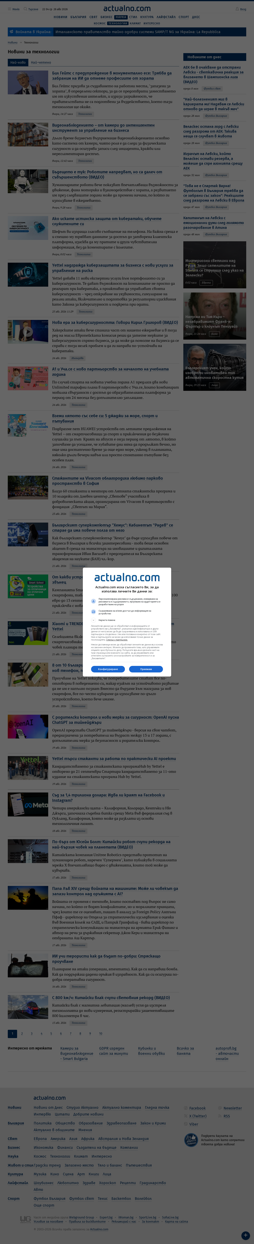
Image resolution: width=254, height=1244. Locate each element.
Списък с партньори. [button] (117, 639)
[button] (127, 620)
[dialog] (127, 622)
